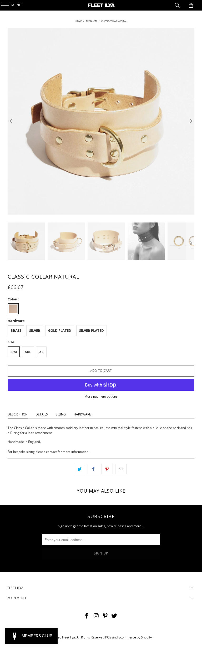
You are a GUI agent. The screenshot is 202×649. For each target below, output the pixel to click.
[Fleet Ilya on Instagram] (96, 616)
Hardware (82, 414)
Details (42, 414)
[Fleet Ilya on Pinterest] (105, 616)
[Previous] (11, 121)
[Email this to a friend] (121, 469)
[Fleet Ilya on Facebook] (87, 616)
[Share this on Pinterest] (107, 469)
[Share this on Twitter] (79, 469)
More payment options (101, 396)
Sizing (61, 414)
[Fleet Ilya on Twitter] (114, 616)
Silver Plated (91, 330)
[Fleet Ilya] (101, 5)
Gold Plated (59, 330)
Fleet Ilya (68, 637)
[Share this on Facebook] (93, 469)
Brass (16, 330)
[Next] (190, 121)
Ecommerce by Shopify (135, 637)
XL (41, 351)
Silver (34, 330)
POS (108, 637)
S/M (14, 351)
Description (18, 414)
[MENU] (3, 5)
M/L (28, 351)
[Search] (177, 5)
